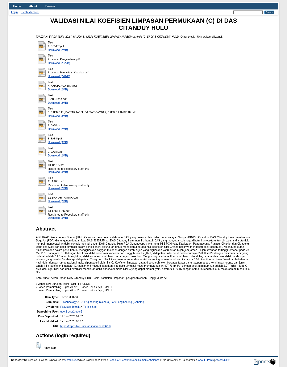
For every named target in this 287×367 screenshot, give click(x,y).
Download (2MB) (58, 50)
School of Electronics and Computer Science (134, 360)
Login (14, 12)
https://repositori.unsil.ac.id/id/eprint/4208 (85, 326)
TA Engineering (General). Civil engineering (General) (112, 301)
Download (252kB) (59, 63)
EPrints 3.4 (71, 360)
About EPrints (206, 360)
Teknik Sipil (90, 306)
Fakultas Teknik (70, 306)
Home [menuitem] (17, 6)
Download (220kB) (59, 76)
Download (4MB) (58, 172)
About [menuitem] (33, 6)
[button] (38, 345)
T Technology (68, 301)
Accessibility (222, 360)
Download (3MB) (58, 116)
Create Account (30, 12)
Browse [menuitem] (50, 6)
